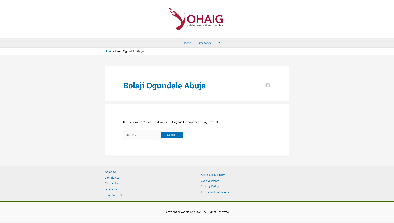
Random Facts (114, 195)
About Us (111, 172)
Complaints (112, 177)
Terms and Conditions (215, 192)
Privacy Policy (210, 186)
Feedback (111, 189)
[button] (219, 42)
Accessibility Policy (213, 174)
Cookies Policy (210, 180)
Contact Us (112, 183)
